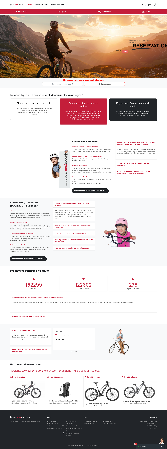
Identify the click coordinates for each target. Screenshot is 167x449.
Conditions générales (91, 421)
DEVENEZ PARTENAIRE (109, 423)
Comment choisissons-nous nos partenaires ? (29, 316)
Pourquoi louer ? (52, 423)
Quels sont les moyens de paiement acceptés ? (72, 233)
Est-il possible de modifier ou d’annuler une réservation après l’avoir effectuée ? (133, 173)
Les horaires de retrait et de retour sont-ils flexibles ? (134, 164)
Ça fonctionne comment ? (55, 426)
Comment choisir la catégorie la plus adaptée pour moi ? (73, 226)
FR (155, 6)
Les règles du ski (108, 421)
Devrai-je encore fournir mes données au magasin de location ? (74, 241)
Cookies (87, 426)
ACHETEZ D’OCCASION (57, 5)
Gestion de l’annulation (54, 428)
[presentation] (2, 46)
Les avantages (52, 421)
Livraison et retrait (71, 426)
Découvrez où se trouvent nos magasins (90, 191)
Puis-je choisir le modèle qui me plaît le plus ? (72, 248)
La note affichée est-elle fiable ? (24, 330)
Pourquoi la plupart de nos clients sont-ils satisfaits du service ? (37, 297)
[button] (149, 5)
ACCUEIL (29, 5)
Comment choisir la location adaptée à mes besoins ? (72, 204)
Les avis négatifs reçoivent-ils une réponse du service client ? (29, 350)
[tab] (136, 143)
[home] (17, 5)
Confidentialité (89, 423)
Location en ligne (41, 5)
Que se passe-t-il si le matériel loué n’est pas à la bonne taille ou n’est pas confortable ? (136, 143)
